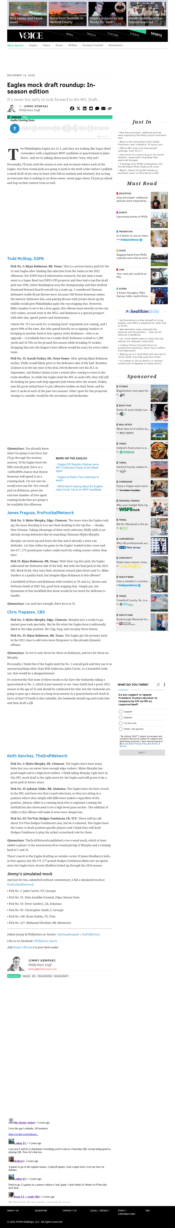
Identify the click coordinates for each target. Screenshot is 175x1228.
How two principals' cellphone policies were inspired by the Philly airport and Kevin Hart (142, 135)
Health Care (126, 614)
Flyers (46, 45)
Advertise (41, 1210)
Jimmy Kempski (36, 106)
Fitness (123, 386)
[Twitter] (78, 109)
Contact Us (70, 1210)
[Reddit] (91, 109)
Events (134, 34)
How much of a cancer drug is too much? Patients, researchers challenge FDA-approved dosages (141, 157)
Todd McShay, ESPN (25, 258)
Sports (156, 34)
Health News (126, 576)
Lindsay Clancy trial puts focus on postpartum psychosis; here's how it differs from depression (141, 347)
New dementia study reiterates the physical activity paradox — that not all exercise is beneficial (139, 332)
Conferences (126, 538)
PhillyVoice (30, 35)
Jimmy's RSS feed (23, 947)
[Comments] (97, 109)
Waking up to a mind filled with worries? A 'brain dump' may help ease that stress (142, 355)
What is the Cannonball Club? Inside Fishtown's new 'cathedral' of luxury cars (140, 143)
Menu (12, 35)
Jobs (121, 269)
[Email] (103, 109)
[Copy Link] (109, 109)
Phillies (73, 45)
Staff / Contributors (126, 1212)
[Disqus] (59, 1071)
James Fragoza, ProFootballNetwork (40, 512)
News (69, 34)
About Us (13, 1210)
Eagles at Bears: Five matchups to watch (77, 478)
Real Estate (125, 424)
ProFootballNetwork (20, 884)
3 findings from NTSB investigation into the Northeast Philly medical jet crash (140, 165)
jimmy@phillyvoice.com (42, 969)
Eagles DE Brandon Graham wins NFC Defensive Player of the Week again (77, 467)
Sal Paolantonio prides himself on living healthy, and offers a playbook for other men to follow (142, 322)
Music (122, 250)
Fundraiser (125, 481)
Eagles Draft (61, 976)
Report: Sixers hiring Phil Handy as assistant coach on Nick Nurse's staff (138, 171)
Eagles (33, 45)
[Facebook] (72, 109)
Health (91, 34)
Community (125, 557)
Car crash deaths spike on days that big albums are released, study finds (140, 340)
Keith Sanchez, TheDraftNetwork (37, 755)
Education (125, 193)
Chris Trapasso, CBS (26, 612)
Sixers (59, 45)
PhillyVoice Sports (45, 941)
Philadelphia (45, 976)
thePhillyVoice (91, 934)
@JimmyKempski (68, 934)
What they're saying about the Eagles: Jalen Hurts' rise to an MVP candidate (79, 487)
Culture (113, 34)
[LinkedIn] (85, 109)
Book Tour (125, 405)
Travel (123, 443)
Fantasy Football (93, 45)
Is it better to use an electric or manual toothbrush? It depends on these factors (140, 362)
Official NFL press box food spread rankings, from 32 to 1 (137, 149)
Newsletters (116, 45)
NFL (25, 117)
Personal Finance (129, 500)
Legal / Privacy (99, 1210)
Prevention (125, 231)
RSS (148, 1210)
